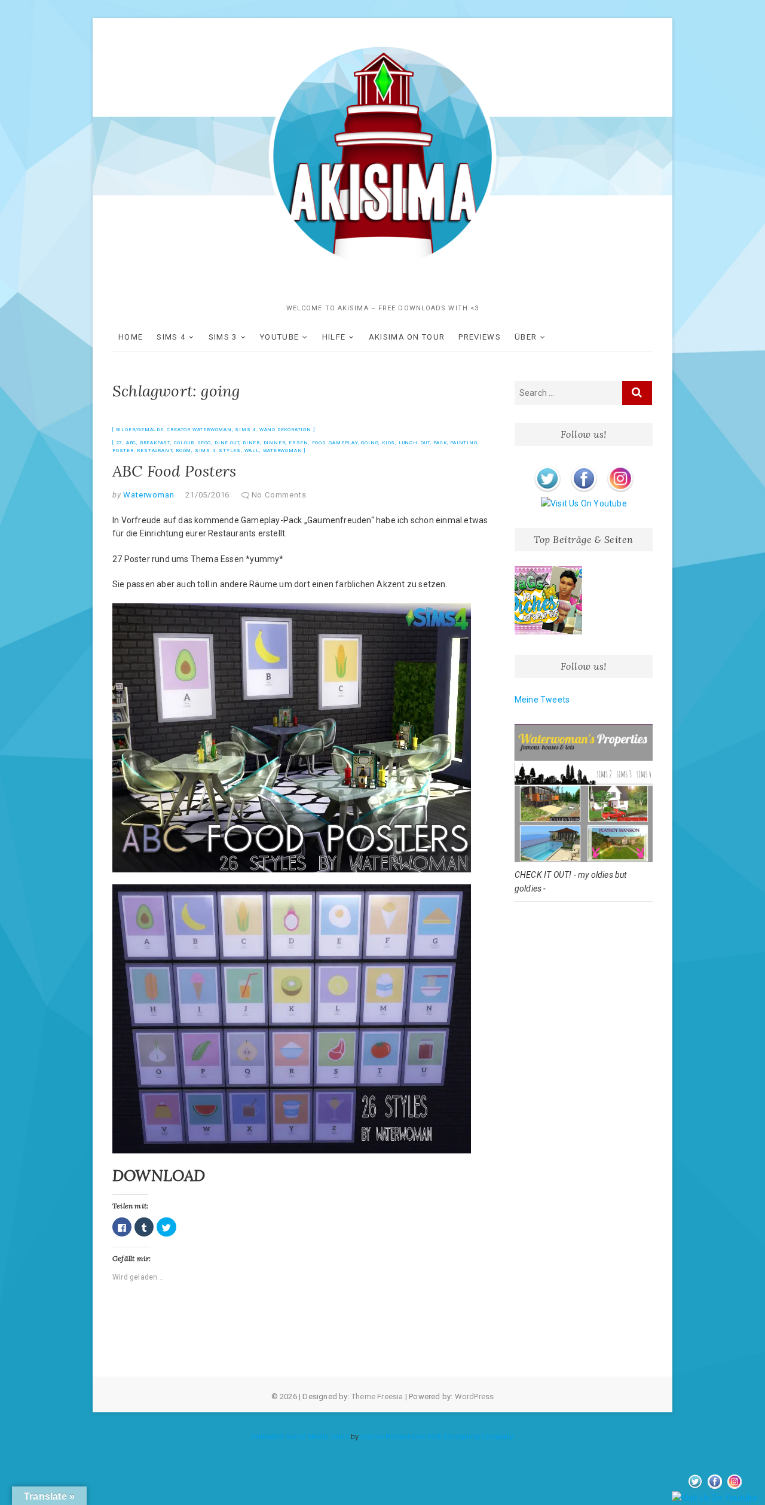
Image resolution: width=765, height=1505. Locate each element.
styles (230, 450)
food (319, 442)
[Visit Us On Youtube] (583, 503)
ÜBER (526, 336)
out (425, 442)
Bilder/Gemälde (140, 429)
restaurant (154, 450)
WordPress (474, 1396)
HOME (130, 336)
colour (184, 442)
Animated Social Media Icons (299, 1437)
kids (388, 442)
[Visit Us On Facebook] (583, 467)
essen (298, 442)
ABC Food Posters (174, 471)
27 (119, 442)
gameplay (343, 442)
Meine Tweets (542, 699)
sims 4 (205, 450)
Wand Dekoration (285, 429)
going (369, 442)
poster (123, 450)
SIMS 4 (171, 336)
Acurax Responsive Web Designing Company (437, 1437)
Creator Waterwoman (199, 429)
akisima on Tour (407, 336)
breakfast (155, 442)
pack (439, 442)
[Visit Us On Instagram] (620, 467)
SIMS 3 (223, 336)
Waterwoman (282, 450)
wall (251, 450)
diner (251, 442)
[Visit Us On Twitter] (547, 467)
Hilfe (334, 336)
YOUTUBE (279, 336)
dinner (275, 442)
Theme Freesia (377, 1396)
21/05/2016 (207, 494)
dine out (227, 442)
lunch (408, 442)
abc (131, 442)
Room (183, 450)
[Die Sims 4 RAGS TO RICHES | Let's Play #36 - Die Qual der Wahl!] (549, 600)
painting (463, 442)
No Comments (279, 494)
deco (204, 442)
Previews (479, 336)
